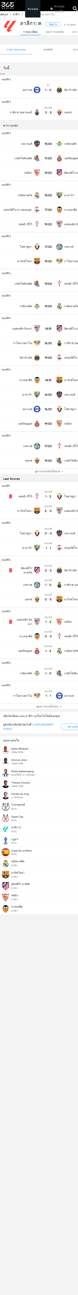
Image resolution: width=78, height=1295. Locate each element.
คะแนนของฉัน (59, 8)
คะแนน (33, 9)
